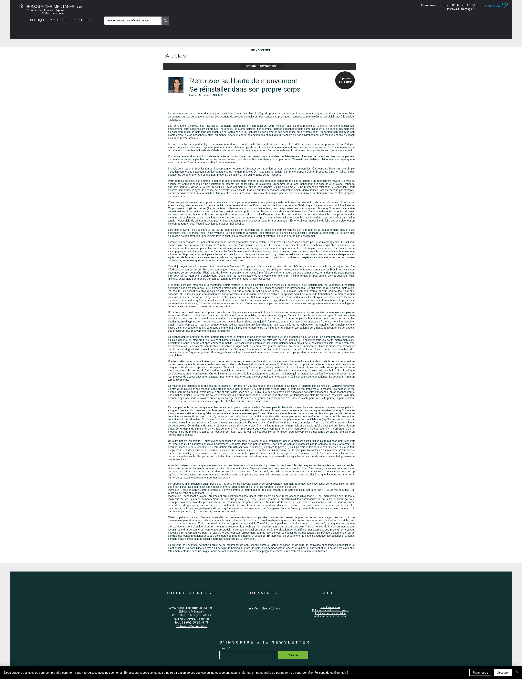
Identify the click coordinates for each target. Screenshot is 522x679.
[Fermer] (517, 672)
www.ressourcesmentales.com (190, 607)
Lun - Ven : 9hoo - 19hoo (263, 608)
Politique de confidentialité (331, 672)
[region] (344, 80)
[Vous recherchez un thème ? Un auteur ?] (165, 21)
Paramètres (480, 672)
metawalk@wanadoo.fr (459, 11)
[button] (37, 20)
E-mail (223, 647)
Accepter (503, 672)
